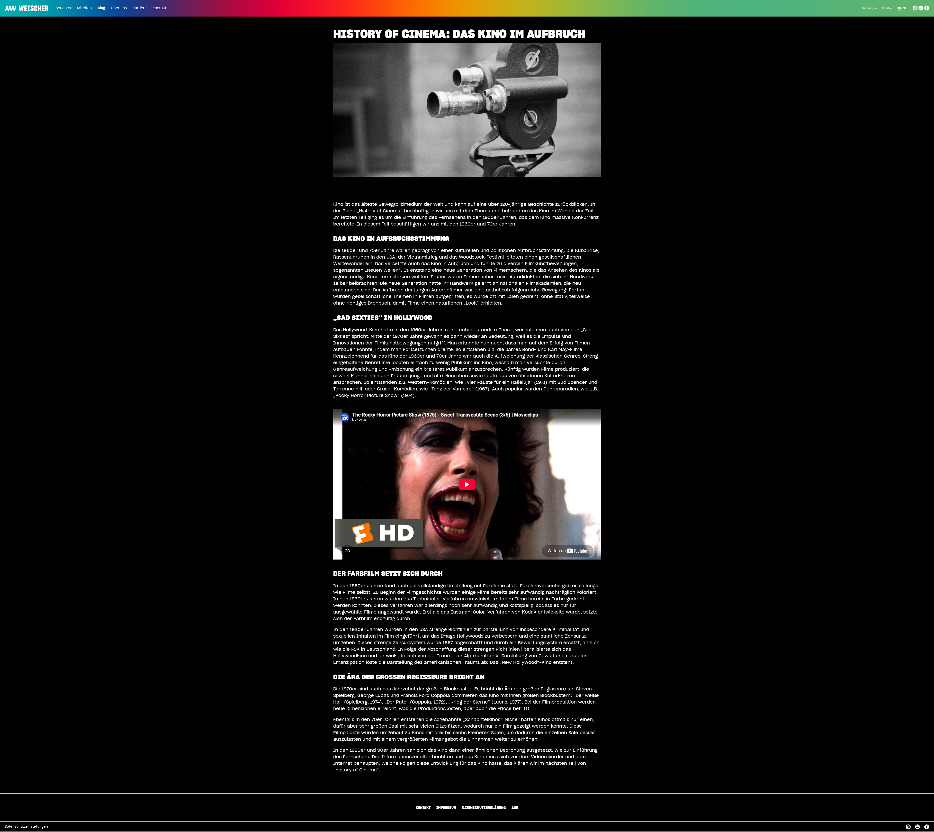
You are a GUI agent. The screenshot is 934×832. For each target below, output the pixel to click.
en (904, 8)
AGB (515, 808)
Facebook (926, 7)
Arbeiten (84, 8)
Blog (101, 8)
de (899, 8)
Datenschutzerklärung (484, 808)
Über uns (119, 8)
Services (63, 8)
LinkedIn (920, 7)
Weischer (15, 5)
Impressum (446, 808)
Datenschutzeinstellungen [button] (26, 826)
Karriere (140, 8)
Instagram (915, 7)
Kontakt (159, 8)
